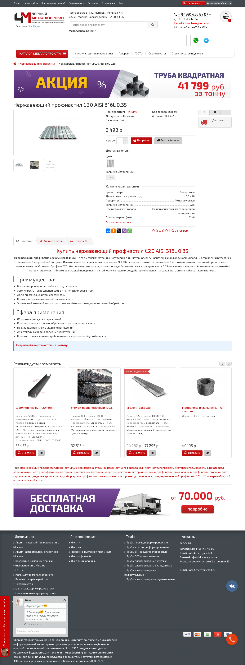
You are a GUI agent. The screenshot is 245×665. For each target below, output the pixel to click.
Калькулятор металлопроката (94, 53)
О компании (108, 3)
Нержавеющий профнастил (37, 467)
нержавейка (86, 467)
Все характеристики (118, 222)
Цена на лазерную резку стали (35, 588)
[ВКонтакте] (108, 231)
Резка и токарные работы (32, 579)
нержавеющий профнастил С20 (180, 476)
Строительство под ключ (187, 53)
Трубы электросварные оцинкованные (151, 579)
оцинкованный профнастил (191, 471)
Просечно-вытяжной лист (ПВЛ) (91, 551)
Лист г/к (76, 542)
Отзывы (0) (81, 240)
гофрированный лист (137, 467)
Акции (17, 3)
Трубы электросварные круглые (147, 560)
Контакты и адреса (193, 3)
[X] (119, 231)
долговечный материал (89, 471)
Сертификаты (76, 3)
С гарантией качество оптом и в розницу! (42, 345)
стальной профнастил (109, 467)
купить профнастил (85, 476)
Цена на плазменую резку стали (36, 593)
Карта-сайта (31, 3)
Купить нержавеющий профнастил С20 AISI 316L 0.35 (122, 250)
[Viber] (124, 231)
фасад (59, 476)
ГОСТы (139, 53)
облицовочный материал (29, 471)
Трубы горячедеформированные (147, 542)
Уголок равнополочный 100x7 (92, 407)
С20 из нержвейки (213, 476)
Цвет (109, 156)
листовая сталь (184, 467)
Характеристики (53, 240)
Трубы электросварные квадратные (149, 565)
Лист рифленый (81, 556)
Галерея (124, 53)
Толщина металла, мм (120, 171)
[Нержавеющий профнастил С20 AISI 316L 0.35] (57, 132)
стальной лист (219, 471)
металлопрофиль (163, 467)
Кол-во (110, 140)
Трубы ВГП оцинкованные (143, 556)
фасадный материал (59, 471)
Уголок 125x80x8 (139, 407)
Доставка (92, 3)
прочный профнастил (158, 471)
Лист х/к (76, 547)
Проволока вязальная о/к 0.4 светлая (203, 409)
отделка (38, 476)
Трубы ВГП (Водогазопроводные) (147, 551)
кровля (49, 476)
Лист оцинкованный (83, 560)
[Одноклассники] (113, 231)
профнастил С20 (66, 467)
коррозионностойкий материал (124, 471)
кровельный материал (209, 467)
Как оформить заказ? (53, 3)
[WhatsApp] (129, 231)
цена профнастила (110, 476)
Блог (121, 3)
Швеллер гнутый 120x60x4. (35, 407)
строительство (22, 476)
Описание (27, 240)
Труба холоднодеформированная (148, 547)
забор (68, 476)
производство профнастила (141, 476)
